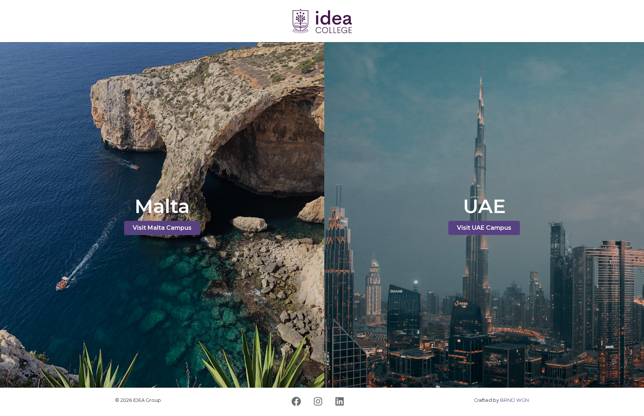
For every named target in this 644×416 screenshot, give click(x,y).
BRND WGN (514, 400)
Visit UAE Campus (484, 227)
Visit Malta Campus (162, 227)
